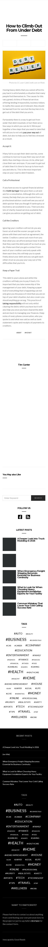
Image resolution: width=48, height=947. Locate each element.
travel (25, 711)
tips (12, 712)
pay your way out (31, 132)
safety (38, 702)
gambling (13, 667)
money (28, 333)
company (34, 645)
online (15, 698)
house (37, 683)
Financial (15, 663)
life (38, 688)
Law (9, 688)
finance (24, 659)
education (24, 650)
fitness (25, 663)
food (35, 663)
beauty (30, 634)
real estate (25, 702)
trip (36, 712)
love (9, 694)
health (16, 672)
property (10, 702)
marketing (20, 694)
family (37, 655)
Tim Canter (24, 365)
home (30, 678)
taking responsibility (12, 303)
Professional (30, 698)
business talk (36, 640)
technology (36, 707)
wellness (20, 717)
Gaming (35, 667)
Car (9, 645)
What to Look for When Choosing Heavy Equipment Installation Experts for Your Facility (29, 590)
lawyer (18, 688)
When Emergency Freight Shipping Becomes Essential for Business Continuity (31, 574)
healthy (16, 679)
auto (18, 633)
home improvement (17, 684)
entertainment (18, 655)
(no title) (6, 754)
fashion (11, 660)
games (24, 667)
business (17, 639)
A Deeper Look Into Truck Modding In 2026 (30, 539)
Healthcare (33, 672)
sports (9, 707)
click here (35, 921)
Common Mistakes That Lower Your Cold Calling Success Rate (30, 605)
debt (19, 333)
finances (36, 660)
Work (34, 717)
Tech (21, 706)
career (19, 646)
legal (29, 688)
